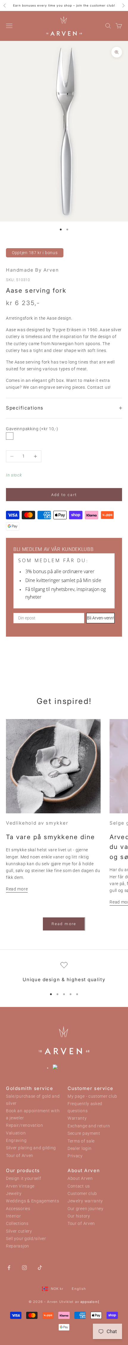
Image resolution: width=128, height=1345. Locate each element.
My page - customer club (92, 1096)
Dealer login (79, 1148)
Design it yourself (23, 1178)
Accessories (18, 1208)
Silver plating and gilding (31, 1147)
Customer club (82, 1193)
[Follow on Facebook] (9, 1267)
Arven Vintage (20, 1186)
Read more (17, 889)
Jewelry (14, 1193)
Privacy (75, 1155)
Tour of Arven (19, 1155)
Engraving (16, 1140)
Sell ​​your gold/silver (26, 1238)
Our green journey (86, 1208)
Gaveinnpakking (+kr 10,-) (32, 428)
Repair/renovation (24, 1125)
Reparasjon (17, 1246)
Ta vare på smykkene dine (50, 837)
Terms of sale (81, 1141)
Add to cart (64, 495)
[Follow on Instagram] (24, 1267)
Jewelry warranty (85, 1201)
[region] (64, 973)
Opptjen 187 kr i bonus (34, 252)
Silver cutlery (19, 1231)
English (79, 1289)
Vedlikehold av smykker (37, 823)
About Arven (80, 1178)
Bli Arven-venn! (100, 618)
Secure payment (84, 1133)
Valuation (16, 1133)
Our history (79, 1216)
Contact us (79, 1186)
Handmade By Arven (32, 270)
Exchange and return (89, 1126)
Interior (13, 1216)
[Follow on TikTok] (40, 1267)
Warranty (77, 1118)
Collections (17, 1223)
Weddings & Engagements (32, 1201)
